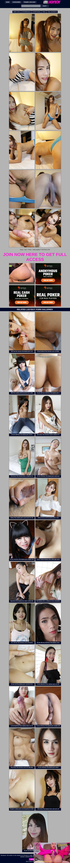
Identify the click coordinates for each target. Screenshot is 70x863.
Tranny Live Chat (29, 2)
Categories (16, 2)
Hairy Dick (16, 11)
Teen (43, 11)
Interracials (26, 11)
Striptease (36, 11)
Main (7, 2)
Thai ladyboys (52, 11)
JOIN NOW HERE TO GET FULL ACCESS (35, 257)
